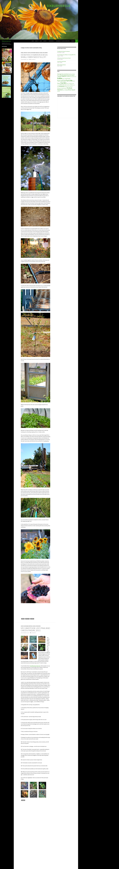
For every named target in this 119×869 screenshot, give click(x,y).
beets (65, 74)
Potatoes (61, 86)
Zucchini (58, 91)
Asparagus (59, 74)
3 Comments (33, 632)
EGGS (66, 78)
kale (63, 84)
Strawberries (59, 88)
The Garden (45, 52)
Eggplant (63, 78)
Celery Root (73, 76)
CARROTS (63, 76)
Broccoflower (72, 74)
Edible (22, 52)
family (69, 78)
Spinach (71, 86)
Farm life (25, 52)
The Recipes (38, 626)
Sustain (41, 52)
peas (58, 86)
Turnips (66, 89)
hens (61, 85)
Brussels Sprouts (63, 75)
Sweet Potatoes (64, 88)
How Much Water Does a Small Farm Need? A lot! (34, 56)
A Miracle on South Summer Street (64, 58)
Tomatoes (60, 89)
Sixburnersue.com (6, 41)
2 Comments (33, 59)
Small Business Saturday (35, 665)
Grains (73, 83)
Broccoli (58, 75)
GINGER (70, 83)
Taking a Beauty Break (61, 64)
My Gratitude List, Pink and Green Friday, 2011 (35, 629)
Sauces (69, 86)
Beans (63, 74)
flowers (58, 83)
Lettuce (68, 84)
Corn (75, 76)
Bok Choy (68, 74)
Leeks (65, 84)
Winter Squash (71, 89)
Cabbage (59, 76)
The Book (69, 88)
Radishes (66, 86)
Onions (71, 84)
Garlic (68, 83)
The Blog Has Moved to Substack (63, 51)
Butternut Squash (70, 75)
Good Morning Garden (61, 61)
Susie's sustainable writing (33, 52)
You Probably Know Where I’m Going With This (66, 54)
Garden (32, 618)
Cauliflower (68, 76)
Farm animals (61, 81)
